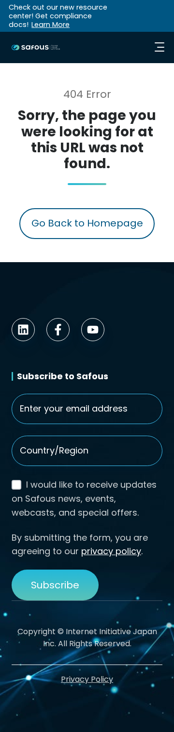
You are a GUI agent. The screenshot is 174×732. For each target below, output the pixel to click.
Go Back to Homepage (87, 223)
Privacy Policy (87, 679)
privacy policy (111, 551)
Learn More (50, 24)
